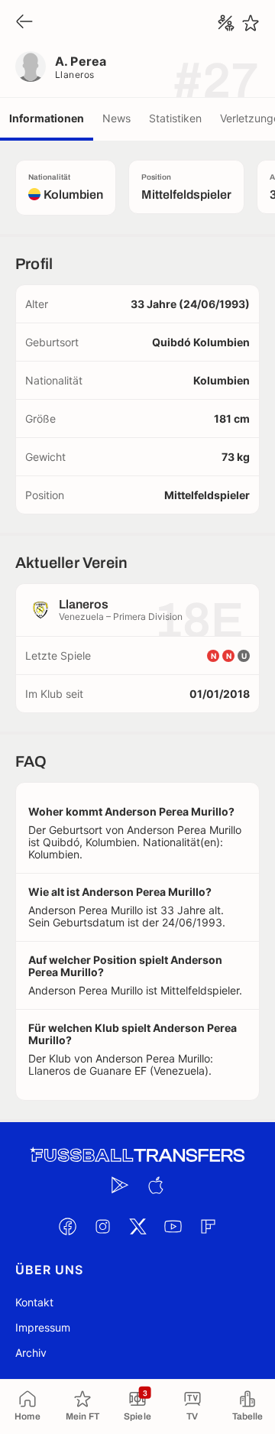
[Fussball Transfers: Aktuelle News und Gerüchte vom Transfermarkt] (137, 1155)
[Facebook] (67, 1226)
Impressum (42, 1327)
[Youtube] (172, 1226)
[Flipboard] (207, 1226)
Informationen (46, 118)
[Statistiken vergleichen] (226, 23)
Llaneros (75, 74)
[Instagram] (102, 1226)
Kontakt (34, 1302)
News (116, 118)
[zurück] (24, 22)
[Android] (119, 1184)
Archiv (31, 1352)
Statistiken (175, 118)
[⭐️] (250, 23)
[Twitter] (137, 1226)
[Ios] (155, 1184)
